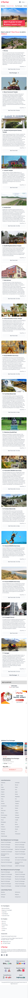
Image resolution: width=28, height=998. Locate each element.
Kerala (16, 794)
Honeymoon (18, 896)
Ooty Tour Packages (5, 859)
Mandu (16, 829)
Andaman (3, 782)
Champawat (17, 833)
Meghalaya (17, 796)
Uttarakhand (3, 805)
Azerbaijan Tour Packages (20, 886)
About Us (4, 923)
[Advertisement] (14, 720)
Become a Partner (5, 908)
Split (2, 808)
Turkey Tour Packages (19, 883)
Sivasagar (17, 817)
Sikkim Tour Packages (19, 846)
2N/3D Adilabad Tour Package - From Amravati (11, 759)
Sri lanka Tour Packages (6, 883)
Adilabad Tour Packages (8, 740)
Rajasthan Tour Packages (20, 849)
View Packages (13, 72)
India (19, 24)
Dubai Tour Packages (5, 872)
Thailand (17, 803)
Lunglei (16, 819)
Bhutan (16, 784)
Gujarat (2, 791)
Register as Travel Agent (7, 910)
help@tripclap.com (6, 941)
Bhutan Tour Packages (20, 876)
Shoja (2, 819)
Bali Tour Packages (19, 872)
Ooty (2, 798)
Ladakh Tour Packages (20, 865)
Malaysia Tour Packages (6, 886)
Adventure (3, 894)
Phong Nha (3, 817)
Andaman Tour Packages (20, 842)
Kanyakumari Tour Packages (19, 863)
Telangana (14, 24)
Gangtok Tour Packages (20, 853)
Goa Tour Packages (5, 857)
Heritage (3, 896)
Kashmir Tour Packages (6, 842)
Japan (16, 791)
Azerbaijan (17, 782)
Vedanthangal (4, 836)
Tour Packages (18, 6)
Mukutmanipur (4, 815)
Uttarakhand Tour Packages (7, 849)
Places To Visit (10, 6)
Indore (16, 810)
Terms (3, 926)
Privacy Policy (5, 924)
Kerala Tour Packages (5, 844)
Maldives (3, 796)
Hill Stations (17, 892)
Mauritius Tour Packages (20, 879)
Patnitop (3, 833)
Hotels (25, 6)
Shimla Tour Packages (19, 844)
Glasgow (17, 815)
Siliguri (2, 824)
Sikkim (2, 801)
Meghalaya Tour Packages (6, 865)
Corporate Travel (5, 915)
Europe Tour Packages (20, 881)
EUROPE (3, 789)
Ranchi (16, 824)
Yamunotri (3, 829)
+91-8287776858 (6, 943)
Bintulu (2, 812)
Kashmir (2, 794)
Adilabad (3, 6)
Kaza (16, 822)
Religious (17, 894)
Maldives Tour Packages (6, 876)
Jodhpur (17, 812)
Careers (3, 930)
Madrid (16, 808)
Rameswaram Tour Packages (5, 854)
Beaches (3, 892)
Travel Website (5, 913)
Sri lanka (3, 803)
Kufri (16, 831)
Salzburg (3, 831)
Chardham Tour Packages (6, 851)
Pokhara (3, 826)
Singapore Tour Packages (6, 874)
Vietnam (17, 805)
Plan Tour (4, 921)
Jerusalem (17, 826)
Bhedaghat (3, 822)
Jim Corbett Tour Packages (21, 859)
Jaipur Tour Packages (19, 857)
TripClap (5, 763)
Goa (16, 789)
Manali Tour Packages (5, 846)
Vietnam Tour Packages (6, 879)
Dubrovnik (3, 810)
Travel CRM (4, 912)
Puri (16, 798)
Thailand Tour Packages (20, 874)
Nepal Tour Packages (5, 881)
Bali (2, 784)
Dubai (2, 787)
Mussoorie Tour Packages (6, 862)
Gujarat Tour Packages (20, 851)
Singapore (17, 801)
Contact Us (4, 928)
